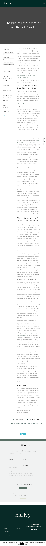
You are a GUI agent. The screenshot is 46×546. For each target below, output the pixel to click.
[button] (44, 3)
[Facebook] (8, 115)
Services (6, 528)
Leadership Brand (6, 92)
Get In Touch (23, 488)
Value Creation (6, 107)
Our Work (6, 531)
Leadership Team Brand (7, 95)
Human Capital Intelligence (8, 87)
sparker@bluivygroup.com (34, 526)
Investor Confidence (7, 90)
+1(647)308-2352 (34, 524)
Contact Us (17, 528)
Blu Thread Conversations (8, 52)
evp (3, 73)
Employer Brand (6, 68)
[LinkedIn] (12, 115)
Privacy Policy (23, 498)
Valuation (4, 105)
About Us (6, 525)
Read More (26, 544)
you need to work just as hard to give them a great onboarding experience (28, 75)
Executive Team (6, 76)
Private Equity (5, 100)
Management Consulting (7, 97)
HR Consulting (6, 85)
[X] (4, 115)
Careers (17, 525)
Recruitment (5, 102)
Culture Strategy (6, 57)
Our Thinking (6, 535)
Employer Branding (6, 71)
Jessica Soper (25, 382)
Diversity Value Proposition (8, 62)
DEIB (4, 59)
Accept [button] (22, 544)
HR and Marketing (6, 82)
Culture (4, 54)
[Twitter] (25, 434)
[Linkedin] (23, 434)
